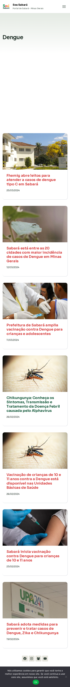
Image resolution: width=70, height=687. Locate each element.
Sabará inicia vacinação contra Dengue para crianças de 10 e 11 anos (33, 555)
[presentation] (35, 151)
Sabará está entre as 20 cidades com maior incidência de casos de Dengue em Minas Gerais (34, 254)
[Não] (66, 676)
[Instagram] (32, 658)
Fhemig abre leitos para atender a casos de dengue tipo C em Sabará (31, 179)
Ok (35, 682)
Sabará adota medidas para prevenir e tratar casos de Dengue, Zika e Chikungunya (32, 628)
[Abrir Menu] (64, 6)
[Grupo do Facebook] (38, 658)
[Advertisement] (35, 96)
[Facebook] (25, 658)
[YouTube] (45, 658)
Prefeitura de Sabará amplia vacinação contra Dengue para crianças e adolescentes (35, 329)
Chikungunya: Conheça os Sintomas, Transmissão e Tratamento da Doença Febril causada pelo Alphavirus (33, 404)
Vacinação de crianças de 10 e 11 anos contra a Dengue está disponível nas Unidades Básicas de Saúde (34, 481)
